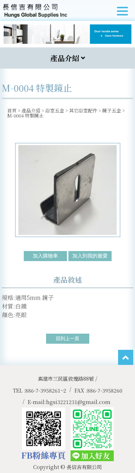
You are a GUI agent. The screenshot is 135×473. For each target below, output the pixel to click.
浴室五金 (54, 110)
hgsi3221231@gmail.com (78, 401)
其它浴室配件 (83, 110)
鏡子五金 (111, 110)
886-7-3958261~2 (45, 390)
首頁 (12, 110)
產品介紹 (31, 110)
